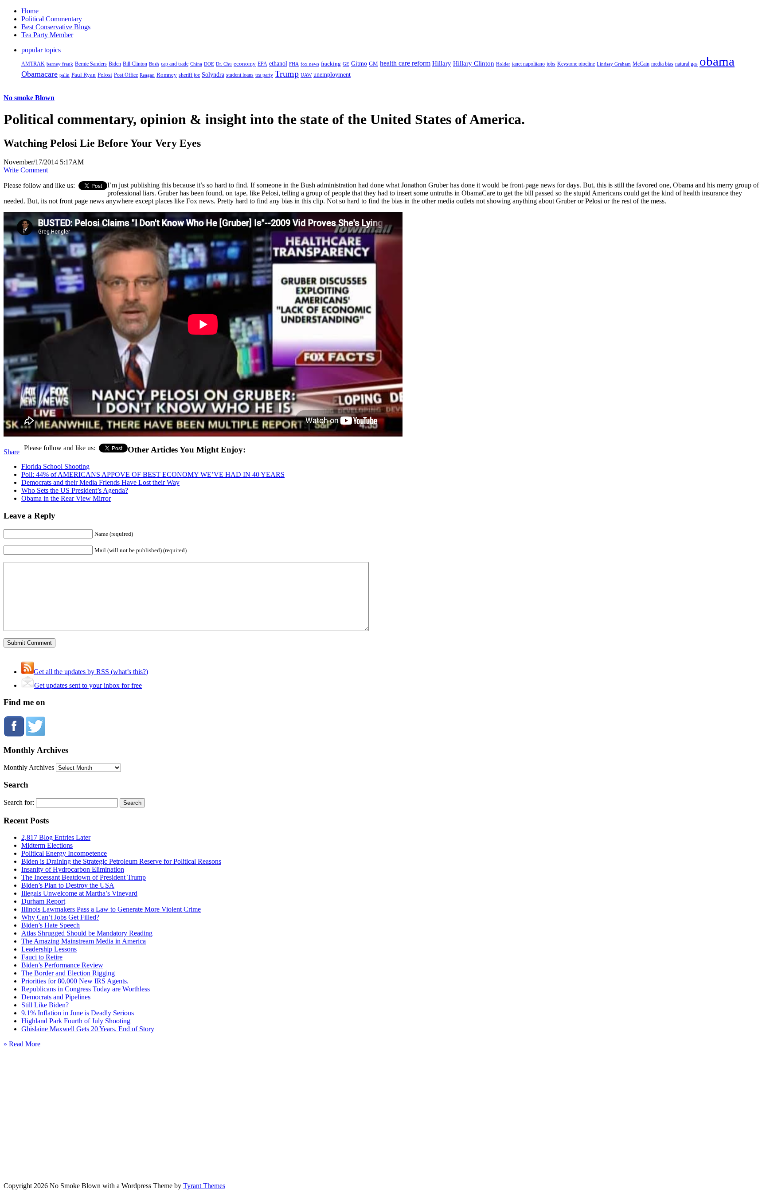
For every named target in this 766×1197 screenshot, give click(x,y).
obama (717, 61)
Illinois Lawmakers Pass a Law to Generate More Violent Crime (111, 909)
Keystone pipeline (576, 64)
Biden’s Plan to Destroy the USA (67, 885)
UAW (306, 75)
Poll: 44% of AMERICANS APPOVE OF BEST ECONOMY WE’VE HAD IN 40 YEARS (153, 474)
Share (12, 452)
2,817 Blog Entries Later (55, 837)
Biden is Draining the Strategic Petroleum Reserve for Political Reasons (121, 861)
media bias (662, 64)
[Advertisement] (383, 1103)
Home (30, 11)
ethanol (278, 63)
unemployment (332, 74)
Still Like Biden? (45, 1005)
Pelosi (105, 74)
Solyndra (213, 74)
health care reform (405, 63)
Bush (154, 63)
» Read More (22, 1044)
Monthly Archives (29, 767)
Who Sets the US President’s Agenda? (74, 490)
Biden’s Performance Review (62, 965)
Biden (115, 64)
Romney (166, 74)
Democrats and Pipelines (55, 997)
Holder (503, 63)
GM (373, 63)
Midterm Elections (47, 845)
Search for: (19, 802)
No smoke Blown (29, 97)
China (196, 63)
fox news (310, 63)
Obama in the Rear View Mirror (66, 498)
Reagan (147, 75)
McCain (641, 64)
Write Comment (26, 170)
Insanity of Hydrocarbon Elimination (72, 869)
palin (64, 75)
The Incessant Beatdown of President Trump (83, 877)
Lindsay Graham (614, 63)
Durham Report (43, 901)
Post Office (126, 75)
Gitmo (359, 63)
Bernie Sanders (91, 64)
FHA (294, 63)
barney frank (60, 63)
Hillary (441, 63)
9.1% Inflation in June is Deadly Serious (77, 1013)
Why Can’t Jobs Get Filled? (60, 917)
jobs (551, 64)
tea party (264, 75)
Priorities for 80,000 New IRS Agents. (75, 981)
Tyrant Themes (204, 1185)
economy (245, 64)
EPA (262, 64)
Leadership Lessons (49, 949)
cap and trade (174, 64)
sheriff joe (189, 75)
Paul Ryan (83, 74)
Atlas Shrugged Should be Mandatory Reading (86, 933)
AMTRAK (33, 64)
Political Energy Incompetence (64, 853)
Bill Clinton (135, 64)
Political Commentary (51, 19)
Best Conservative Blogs (55, 27)
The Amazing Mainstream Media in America (83, 941)
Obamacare (39, 74)
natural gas (686, 64)
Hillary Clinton (473, 63)
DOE (209, 64)
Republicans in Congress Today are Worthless (85, 989)
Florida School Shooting (55, 466)
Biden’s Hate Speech (50, 925)
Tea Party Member (47, 35)
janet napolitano (528, 64)
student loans (240, 75)
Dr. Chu (224, 63)
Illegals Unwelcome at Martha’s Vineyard (79, 893)
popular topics (41, 50)
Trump (287, 73)
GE (346, 64)
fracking (331, 63)
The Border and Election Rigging (68, 973)
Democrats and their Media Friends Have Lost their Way (100, 482)
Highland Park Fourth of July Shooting (75, 1021)
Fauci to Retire (42, 957)
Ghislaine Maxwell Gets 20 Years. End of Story (87, 1029)
